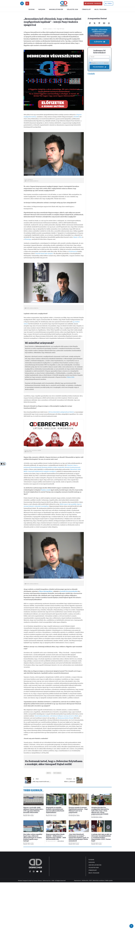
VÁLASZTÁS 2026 (72, 9)
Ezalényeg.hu (73, 251)
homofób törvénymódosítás (68, 591)
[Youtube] (37, 871)
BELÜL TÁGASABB (100, 9)
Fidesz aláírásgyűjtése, (46, 591)
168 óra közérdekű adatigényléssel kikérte (61, 412)
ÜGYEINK (32, 9)
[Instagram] (34, 871)
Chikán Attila (70, 377)
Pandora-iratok (45, 490)
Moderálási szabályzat (99, 880)
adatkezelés (101, 63)
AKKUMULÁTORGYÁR (56, 9)
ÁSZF (90, 880)
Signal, (75, 237)
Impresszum (77, 880)
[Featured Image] (33, 799)
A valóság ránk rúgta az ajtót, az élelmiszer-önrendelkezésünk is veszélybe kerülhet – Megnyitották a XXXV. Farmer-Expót (101, 838)
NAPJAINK (41, 9)
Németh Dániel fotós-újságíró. (44, 253)
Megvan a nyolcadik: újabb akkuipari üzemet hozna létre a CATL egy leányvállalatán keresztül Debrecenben (33, 810)
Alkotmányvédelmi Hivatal (65, 718)
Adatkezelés (85, 880)
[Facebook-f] (30, 871)
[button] (93, 3)
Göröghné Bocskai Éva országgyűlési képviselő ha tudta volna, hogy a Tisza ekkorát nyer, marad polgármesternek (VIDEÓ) (100, 811)
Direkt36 (76, 116)
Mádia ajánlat (109, 880)
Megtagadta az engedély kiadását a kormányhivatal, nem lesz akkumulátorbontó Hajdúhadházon (55, 810)
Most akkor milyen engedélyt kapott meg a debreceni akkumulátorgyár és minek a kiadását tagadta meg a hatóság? (32, 838)
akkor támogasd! (47, 764)
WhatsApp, (28, 239)
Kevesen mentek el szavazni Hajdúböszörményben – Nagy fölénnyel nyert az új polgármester (78, 810)
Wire (80, 237)
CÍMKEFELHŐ (86, 9)
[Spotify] (41, 871)
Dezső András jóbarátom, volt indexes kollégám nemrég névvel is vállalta (56, 716)
